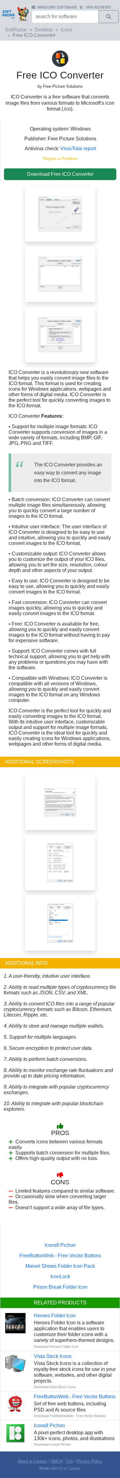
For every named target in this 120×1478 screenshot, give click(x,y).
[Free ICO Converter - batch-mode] (60, 273)
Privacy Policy (89, 1461)
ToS (69, 1461)
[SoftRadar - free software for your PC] (15, 14)
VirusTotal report (78, 148)
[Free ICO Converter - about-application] (60, 334)
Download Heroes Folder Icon (56, 1346)
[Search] (108, 16)
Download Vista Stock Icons (55, 1387)
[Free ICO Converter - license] (60, 801)
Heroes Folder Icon (55, 1315)
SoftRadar (16, 29)
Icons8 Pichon (60, 1245)
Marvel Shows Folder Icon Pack (60, 1266)
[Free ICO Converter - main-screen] (60, 213)
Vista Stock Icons (52, 1356)
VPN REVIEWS (98, 7)
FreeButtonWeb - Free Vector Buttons (60, 1255)
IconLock (60, 1276)
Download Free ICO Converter (60, 174)
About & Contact (32, 1461)
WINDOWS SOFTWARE (57, 7)
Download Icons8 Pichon (52, 1444)
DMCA (56, 1461)
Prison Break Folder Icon (60, 1287)
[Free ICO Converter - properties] (60, 862)
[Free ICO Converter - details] (60, 922)
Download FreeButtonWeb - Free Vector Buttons (70, 1416)
